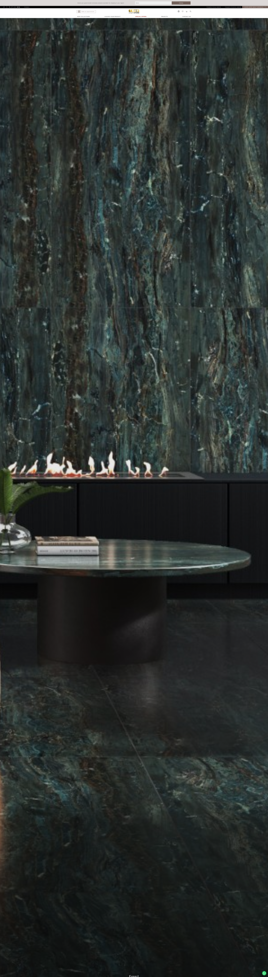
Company (26, 7)
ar (4, 7)
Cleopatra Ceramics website (233, 7)
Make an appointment (88, 11)
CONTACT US (186, 16)
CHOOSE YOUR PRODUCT (113, 16)
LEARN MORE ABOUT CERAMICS (253, 7)
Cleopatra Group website (214, 7)
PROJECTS (164, 16)
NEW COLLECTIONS (83, 16)
